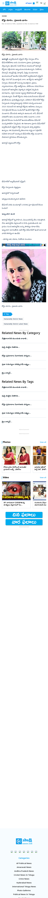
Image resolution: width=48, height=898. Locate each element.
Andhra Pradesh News (24, 871)
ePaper (29, 3)
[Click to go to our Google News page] (36, 851)
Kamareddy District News (13, 319)
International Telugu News (24, 887)
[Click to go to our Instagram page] (24, 851)
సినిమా (35, 10)
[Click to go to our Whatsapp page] (15, 851)
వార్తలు (10, 10)
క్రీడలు (42, 10)
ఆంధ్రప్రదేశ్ (18, 10)
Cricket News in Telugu (24, 875)
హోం (4, 10)
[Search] (34, 3)
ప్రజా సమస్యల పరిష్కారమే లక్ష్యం (23, 364)
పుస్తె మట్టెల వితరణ (23, 347)
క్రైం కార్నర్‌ (22, 373)
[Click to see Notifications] (44, 3)
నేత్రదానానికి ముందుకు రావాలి (23, 339)
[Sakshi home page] (24, 841)
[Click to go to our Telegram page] (32, 851)
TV (41, 3)
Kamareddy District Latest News (16, 324)
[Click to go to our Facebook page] (11, 851)
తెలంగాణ (27, 10)
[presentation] (5, 455)
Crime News (24, 879)
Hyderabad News (24, 883)
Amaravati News (24, 867)
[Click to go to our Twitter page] (20, 851)
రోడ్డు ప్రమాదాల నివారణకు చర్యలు (22, 356)
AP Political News (24, 863)
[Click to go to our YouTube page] (28, 851)
